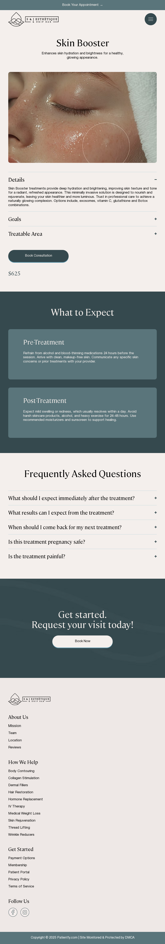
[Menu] (151, 19)
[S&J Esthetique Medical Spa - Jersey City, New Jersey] (12, 912)
